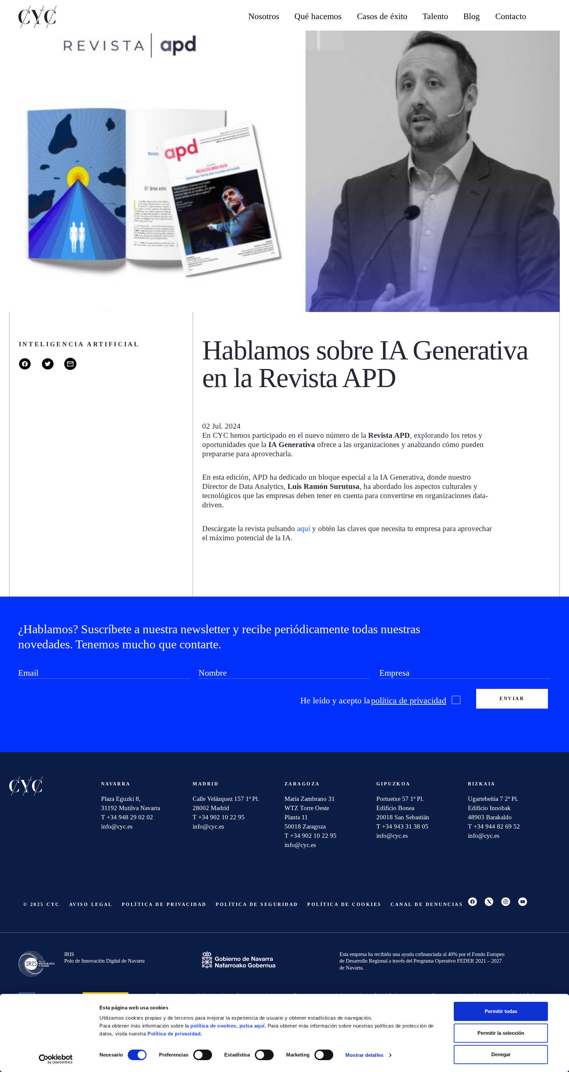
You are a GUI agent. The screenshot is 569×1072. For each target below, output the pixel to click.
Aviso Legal (91, 904)
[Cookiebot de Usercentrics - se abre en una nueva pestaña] (56, 1059)
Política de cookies (344, 904)
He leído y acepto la (373, 700)
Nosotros (263, 16)
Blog (471, 16)
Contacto (510, 16)
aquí (303, 528)
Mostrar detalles (364, 1055)
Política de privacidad (164, 904)
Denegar (501, 1054)
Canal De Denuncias (427, 904)
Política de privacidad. (175, 1033)
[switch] (202, 1055)
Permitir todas (501, 1011)
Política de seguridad (257, 904)
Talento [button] (435, 16)
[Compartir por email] (75, 368)
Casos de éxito (382, 16)
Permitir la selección (500, 1033)
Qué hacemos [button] (317, 16)
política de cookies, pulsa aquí (227, 1026)
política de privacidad (408, 700)
